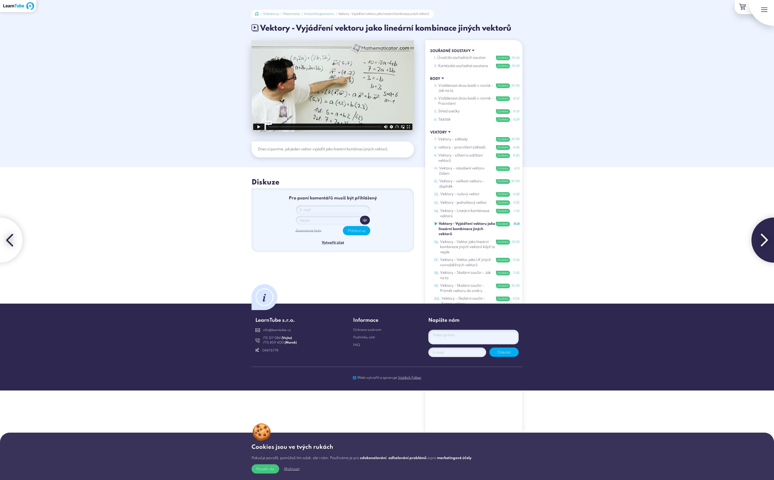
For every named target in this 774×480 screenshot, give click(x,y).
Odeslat (504, 352)
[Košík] (742, 7)
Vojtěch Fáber (409, 378)
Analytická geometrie (319, 13)
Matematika (291, 13)
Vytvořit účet (333, 243)
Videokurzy (271, 13)
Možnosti (292, 469)
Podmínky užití (364, 337)
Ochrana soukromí (367, 330)
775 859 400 (280, 342)
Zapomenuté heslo (308, 230)
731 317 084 (277, 338)
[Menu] (761, 13)
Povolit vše (265, 469)
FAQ (356, 345)
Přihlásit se (356, 231)
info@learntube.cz (277, 330)
